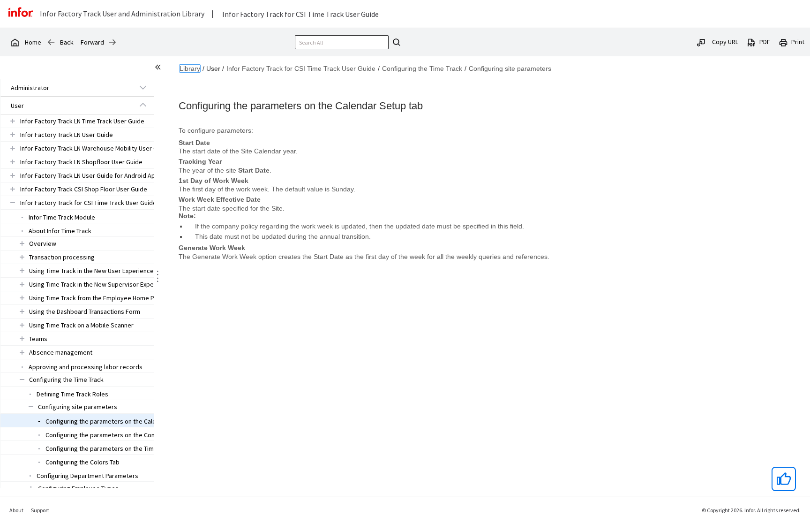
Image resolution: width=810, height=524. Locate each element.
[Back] (51, 42)
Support (40, 510)
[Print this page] (783, 42)
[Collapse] (143, 105)
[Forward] (112, 42)
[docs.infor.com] (14, 42)
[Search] (395, 42)
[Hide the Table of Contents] (159, 68)
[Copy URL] (701, 42)
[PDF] (751, 42)
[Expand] (143, 87)
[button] (66, 87)
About (16, 510)
